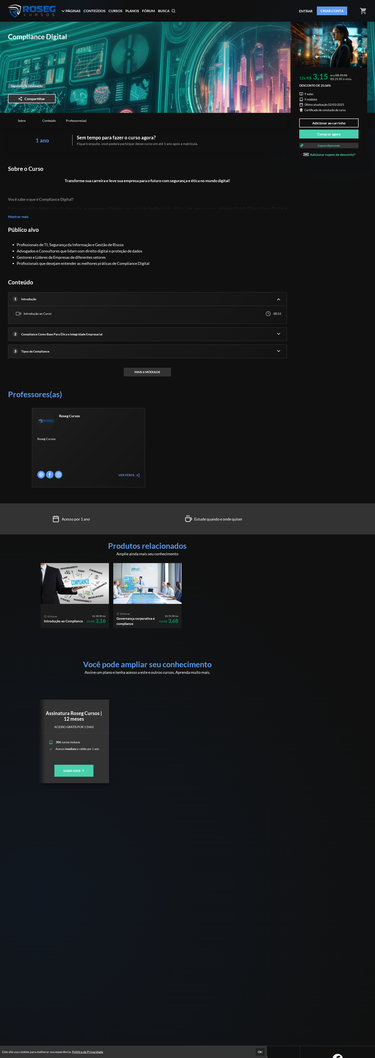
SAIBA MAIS (72, 771)
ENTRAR (305, 11)
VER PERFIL (126, 475)
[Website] (41, 474)
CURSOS (115, 11)
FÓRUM (148, 11)
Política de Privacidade (87, 1052)
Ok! (260, 1052)
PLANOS (132, 11)
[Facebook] (50, 474)
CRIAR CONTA (332, 11)
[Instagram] (58, 474)
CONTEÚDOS (94, 11)
